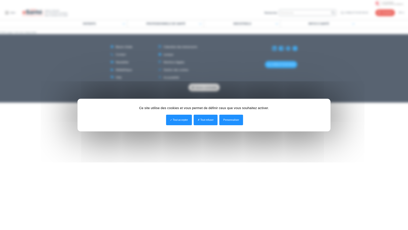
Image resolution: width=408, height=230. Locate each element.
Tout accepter (180, 120)
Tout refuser (207, 120)
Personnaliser (231, 120)
